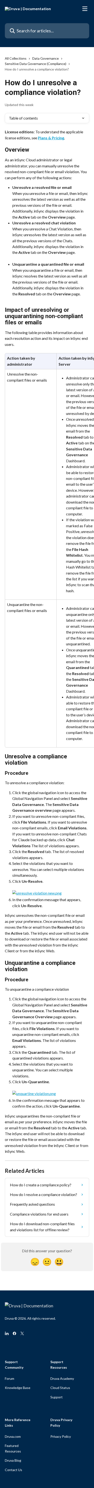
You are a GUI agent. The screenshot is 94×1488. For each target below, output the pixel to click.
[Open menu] (85, 9)
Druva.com (13, 1436)
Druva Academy (62, 1378)
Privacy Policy (60, 1436)
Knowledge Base (17, 1388)
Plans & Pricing (51, 137)
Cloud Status (60, 1388)
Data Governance (45, 58)
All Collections (16, 58)
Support (56, 1397)
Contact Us (13, 1470)
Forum (9, 1378)
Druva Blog (13, 1460)
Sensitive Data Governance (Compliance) (35, 64)
